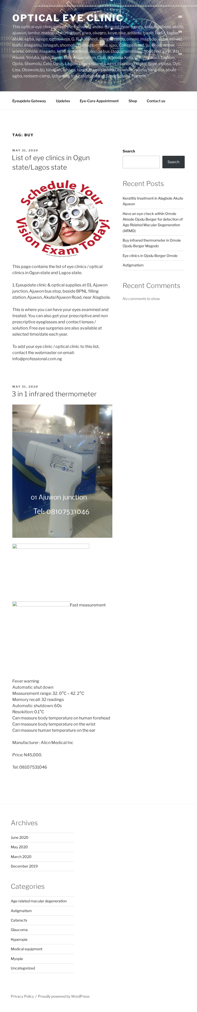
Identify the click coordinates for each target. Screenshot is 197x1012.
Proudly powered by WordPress (64, 996)
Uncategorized (23, 968)
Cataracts (19, 920)
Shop (133, 101)
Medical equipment (26, 949)
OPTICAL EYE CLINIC (67, 18)
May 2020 (19, 847)
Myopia (17, 958)
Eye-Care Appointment (99, 101)
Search (129, 151)
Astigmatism (133, 265)
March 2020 (21, 856)
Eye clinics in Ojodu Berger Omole (150, 255)
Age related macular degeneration (39, 901)
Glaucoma (19, 929)
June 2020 (19, 837)
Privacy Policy (22, 996)
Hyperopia (19, 939)
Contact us (156, 101)
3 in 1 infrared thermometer (54, 394)
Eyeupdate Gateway (29, 101)
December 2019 (24, 866)
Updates (63, 101)
